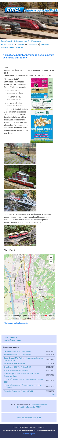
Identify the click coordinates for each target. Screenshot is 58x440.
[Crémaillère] (20, 245)
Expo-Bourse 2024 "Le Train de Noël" (17, 354)
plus (53, 394)
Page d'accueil (6, 41)
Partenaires (45, 44)
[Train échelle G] (20, 164)
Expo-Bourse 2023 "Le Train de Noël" (17, 367)
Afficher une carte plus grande (16, 323)
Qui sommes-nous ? (21, 41)
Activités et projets (7, 44)
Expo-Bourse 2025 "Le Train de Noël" (17, 351)
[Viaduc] (20, 211)
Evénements (32, 44)
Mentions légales (29, 434)
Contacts (19, 48)
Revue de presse (7, 48)
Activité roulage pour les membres (16, 370)
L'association (36, 41)
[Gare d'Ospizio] (20, 189)
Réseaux (21, 44)
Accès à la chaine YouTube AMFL (29, 418)
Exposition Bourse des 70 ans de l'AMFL (18, 391)
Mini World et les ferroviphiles (14, 364)
